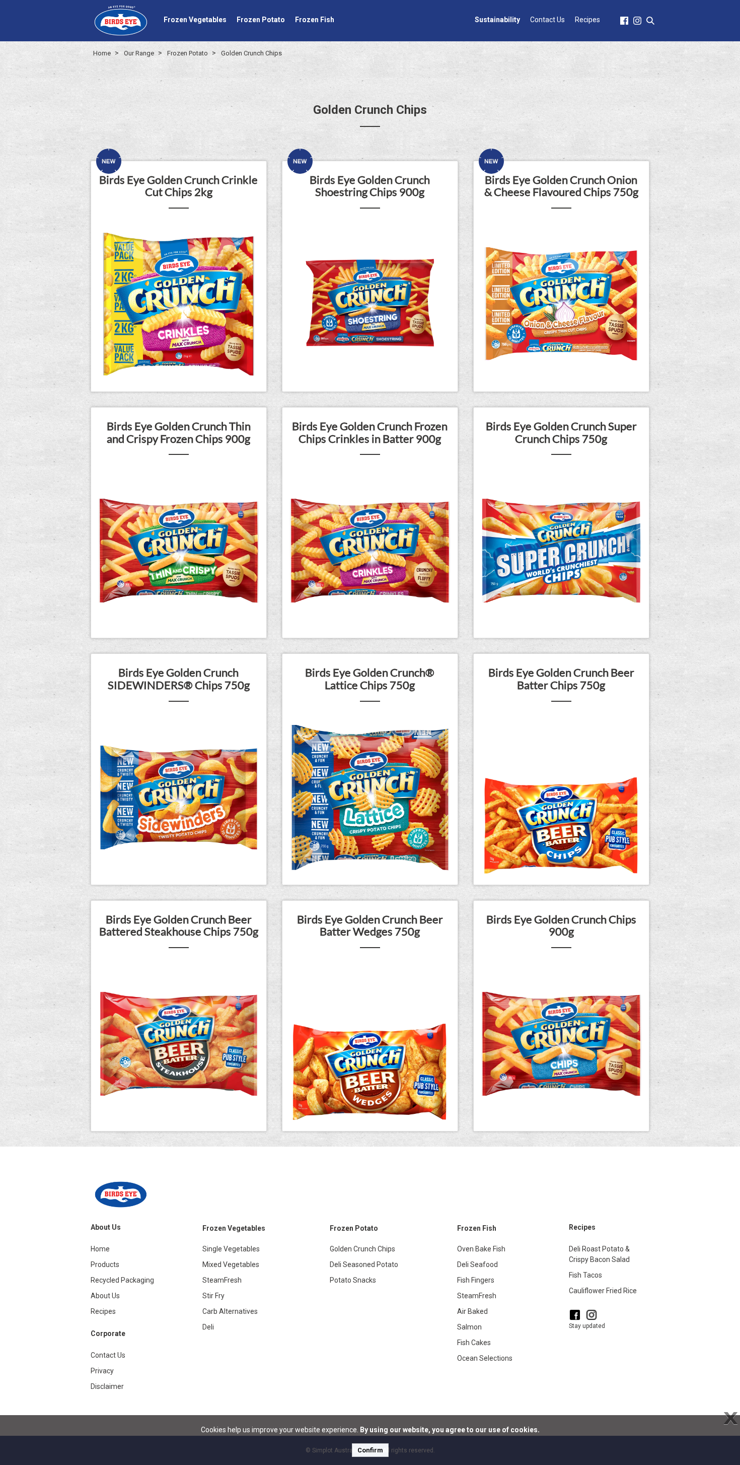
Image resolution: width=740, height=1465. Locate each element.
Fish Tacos (585, 1275)
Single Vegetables (231, 1249)
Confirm (370, 1450)
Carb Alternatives (230, 1311)
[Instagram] (591, 1315)
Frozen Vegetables (195, 20)
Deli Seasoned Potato (364, 1264)
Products (105, 1264)
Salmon (469, 1327)
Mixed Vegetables (230, 1264)
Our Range (139, 53)
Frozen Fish (314, 20)
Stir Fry (213, 1296)
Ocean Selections (484, 1358)
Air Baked (472, 1311)
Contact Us (547, 20)
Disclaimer (107, 1386)
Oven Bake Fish (481, 1249)
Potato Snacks (353, 1280)
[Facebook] (575, 1315)
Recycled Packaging (122, 1280)
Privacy (102, 1371)
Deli (208, 1327)
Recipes (587, 20)
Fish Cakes (474, 1343)
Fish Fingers (475, 1280)
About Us (105, 1296)
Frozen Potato (261, 20)
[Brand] (121, 20)
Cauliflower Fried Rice (603, 1291)
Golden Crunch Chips (251, 53)
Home (102, 53)
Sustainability (497, 20)
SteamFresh (222, 1280)
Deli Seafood (477, 1264)
